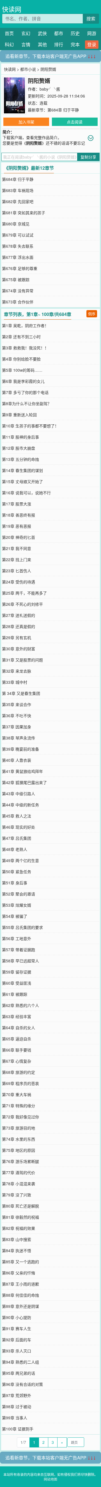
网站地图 (50, 1479)
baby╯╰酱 (50, 89)
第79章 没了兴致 (16, 1195)
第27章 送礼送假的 (18, 615)
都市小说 (28, 69)
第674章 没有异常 (17, 290)
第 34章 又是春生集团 (21, 693)
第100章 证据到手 (17, 1429)
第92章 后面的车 (16, 1339)
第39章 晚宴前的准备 (20, 749)
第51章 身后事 (14, 882)
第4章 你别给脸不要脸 (21, 359)
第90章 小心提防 (16, 1317)
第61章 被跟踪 (14, 994)
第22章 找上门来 (16, 559)
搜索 (90, 18)
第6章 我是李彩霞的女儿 (23, 381)
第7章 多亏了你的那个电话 (25, 392)
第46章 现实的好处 (18, 827)
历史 (75, 33)
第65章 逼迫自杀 (16, 1038)
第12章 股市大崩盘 (18, 448)
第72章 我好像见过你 (20, 1116)
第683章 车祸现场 (17, 190)
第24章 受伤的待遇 (18, 582)
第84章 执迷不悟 (16, 1250)
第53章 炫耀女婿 (16, 905)
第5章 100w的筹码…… (22, 370)
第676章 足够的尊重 (19, 268)
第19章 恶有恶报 (16, 526)
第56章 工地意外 (16, 938)
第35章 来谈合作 (16, 704)
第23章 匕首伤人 (16, 570)
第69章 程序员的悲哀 (20, 1083)
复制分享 (88, 157)
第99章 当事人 (14, 1417)
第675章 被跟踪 (15, 279)
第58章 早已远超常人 (20, 960)
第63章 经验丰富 (16, 1016)
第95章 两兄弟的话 (18, 1373)
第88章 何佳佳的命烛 (20, 1295)
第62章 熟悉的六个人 (20, 1005)
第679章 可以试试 (17, 235)
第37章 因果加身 (16, 726)
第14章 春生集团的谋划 (22, 470)
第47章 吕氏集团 (16, 838)
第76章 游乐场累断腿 (20, 1161)
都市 (58, 33)
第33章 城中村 (14, 682)
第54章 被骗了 (14, 916)
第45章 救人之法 (16, 816)
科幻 (9, 44)
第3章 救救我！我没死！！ (25, 348)
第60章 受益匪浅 (16, 983)
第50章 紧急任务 (16, 871)
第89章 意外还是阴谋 (20, 1306)
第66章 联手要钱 (16, 1050)
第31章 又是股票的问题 (22, 660)
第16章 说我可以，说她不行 (26, 492)
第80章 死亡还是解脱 (20, 1206)
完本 (75, 44)
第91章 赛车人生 (16, 1328)
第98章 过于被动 (16, 1406)
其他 (42, 44)
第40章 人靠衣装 (16, 760)
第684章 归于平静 (63, 110)
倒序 (91, 313)
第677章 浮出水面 (17, 257)
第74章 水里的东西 (18, 1139)
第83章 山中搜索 (16, 1239)
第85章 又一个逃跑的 (20, 1261)
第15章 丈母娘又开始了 (22, 481)
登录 (91, 44)
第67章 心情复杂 (16, 1061)
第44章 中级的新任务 (20, 804)
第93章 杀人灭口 (16, 1351)
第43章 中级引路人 (18, 793)
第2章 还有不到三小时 (21, 336)
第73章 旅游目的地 (18, 1128)
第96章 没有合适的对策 (22, 1384)
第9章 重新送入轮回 (19, 414)
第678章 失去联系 (17, 246)
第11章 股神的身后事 (20, 437)
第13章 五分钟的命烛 (20, 459)
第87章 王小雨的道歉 (20, 1284)
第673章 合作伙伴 (17, 302)
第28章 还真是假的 (18, 626)
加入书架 (26, 122)
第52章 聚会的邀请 (18, 894)
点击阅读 (74, 122)
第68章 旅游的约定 (18, 1072)
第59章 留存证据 (16, 972)
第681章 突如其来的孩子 (23, 212)
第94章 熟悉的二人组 (20, 1362)
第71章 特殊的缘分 (18, 1105)
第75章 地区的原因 (18, 1150)
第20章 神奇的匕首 (18, 537)
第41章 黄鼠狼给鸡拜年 (22, 771)
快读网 (11, 9)
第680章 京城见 (15, 224)
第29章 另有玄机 (16, 637)
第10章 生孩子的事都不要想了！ (30, 426)
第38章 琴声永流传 (18, 738)
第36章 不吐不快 (16, 715)
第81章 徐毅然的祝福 (20, 1217)
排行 (58, 44)
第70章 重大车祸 (16, 1094)
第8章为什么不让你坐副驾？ (26, 403)
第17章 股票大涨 (16, 504)
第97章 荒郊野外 (16, 1395)
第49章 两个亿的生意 (20, 860)
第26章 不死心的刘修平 (22, 604)
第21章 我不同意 (16, 548)
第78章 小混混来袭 (18, 1183)
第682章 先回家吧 (17, 201)
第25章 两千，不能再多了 (24, 593)
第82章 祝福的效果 (18, 1228)
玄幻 (25, 33)
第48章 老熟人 (14, 849)
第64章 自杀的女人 (18, 1027)
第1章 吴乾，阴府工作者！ (25, 325)
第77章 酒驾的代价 (18, 1172)
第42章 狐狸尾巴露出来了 (24, 782)
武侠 (42, 33)
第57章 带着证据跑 (18, 949)
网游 (91, 33)
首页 (9, 33)
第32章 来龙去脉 (16, 671)
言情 (25, 44)
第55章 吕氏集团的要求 (22, 927)
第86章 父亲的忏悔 (18, 1273)
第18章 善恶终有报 (18, 515)
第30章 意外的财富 (18, 648)
